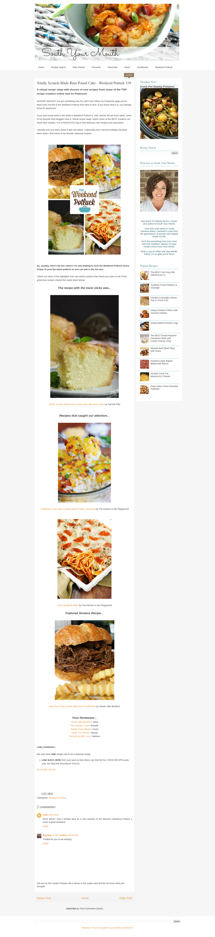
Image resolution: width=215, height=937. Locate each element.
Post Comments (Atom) (91, 908)
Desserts (96, 67)
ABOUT (106, 928)
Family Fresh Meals (80, 729)
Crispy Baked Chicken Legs (164, 323)
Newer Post (44, 898)
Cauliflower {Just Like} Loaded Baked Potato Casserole (67, 509)
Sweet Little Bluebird (81, 722)
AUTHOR (116, 928)
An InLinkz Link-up (46, 769)
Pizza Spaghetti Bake (67, 605)
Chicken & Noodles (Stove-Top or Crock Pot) (164, 299)
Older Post (125, 898)
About (127, 67)
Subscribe (112, 67)
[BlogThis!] (45, 793)
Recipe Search (58, 67)
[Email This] (42, 793)
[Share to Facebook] (49, 793)
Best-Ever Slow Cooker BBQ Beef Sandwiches (72, 706)
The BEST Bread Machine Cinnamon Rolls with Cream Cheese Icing (164, 338)
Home (41, 67)
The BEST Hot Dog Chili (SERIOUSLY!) (163, 273)
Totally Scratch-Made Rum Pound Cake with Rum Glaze (76, 404)
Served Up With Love (79, 736)
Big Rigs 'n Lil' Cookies (55, 835)
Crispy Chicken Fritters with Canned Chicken (164, 311)
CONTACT (128, 928)
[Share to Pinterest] (52, 793)
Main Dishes (79, 67)
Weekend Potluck (163, 67)
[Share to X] (47, 793)
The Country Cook (80, 725)
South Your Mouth (80, 733)
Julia (45, 815)
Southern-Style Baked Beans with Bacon (161, 362)
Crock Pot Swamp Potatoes (157, 86)
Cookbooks (142, 67)
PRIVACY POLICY (91, 928)
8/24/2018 (54, 815)
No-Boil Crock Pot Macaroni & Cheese (160, 375)
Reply (46, 826)
